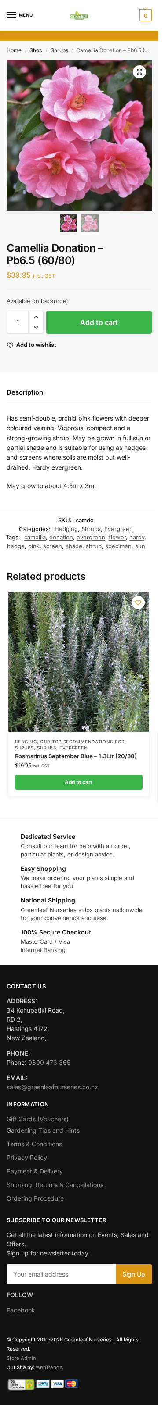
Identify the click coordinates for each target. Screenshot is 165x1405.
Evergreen (118, 528)
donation (61, 537)
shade (74, 545)
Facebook (21, 1310)
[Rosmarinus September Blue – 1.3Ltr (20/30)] (78, 662)
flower (117, 537)
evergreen (91, 537)
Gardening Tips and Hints (43, 1130)
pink (34, 545)
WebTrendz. (49, 1367)
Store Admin (21, 1358)
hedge (16, 545)
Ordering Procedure (35, 1198)
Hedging (66, 528)
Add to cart (99, 322)
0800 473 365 (49, 1062)
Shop (35, 50)
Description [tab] (25, 392)
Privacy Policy (27, 1157)
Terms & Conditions (34, 1144)
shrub (94, 545)
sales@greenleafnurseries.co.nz (52, 1087)
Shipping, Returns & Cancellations (55, 1184)
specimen (118, 545)
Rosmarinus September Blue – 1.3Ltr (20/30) (76, 756)
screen (52, 545)
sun (140, 545)
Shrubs (59, 50)
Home (14, 50)
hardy (136, 537)
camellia (35, 537)
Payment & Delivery (35, 1171)
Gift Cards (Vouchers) (38, 1119)
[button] (144, 15)
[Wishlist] (138, 602)
